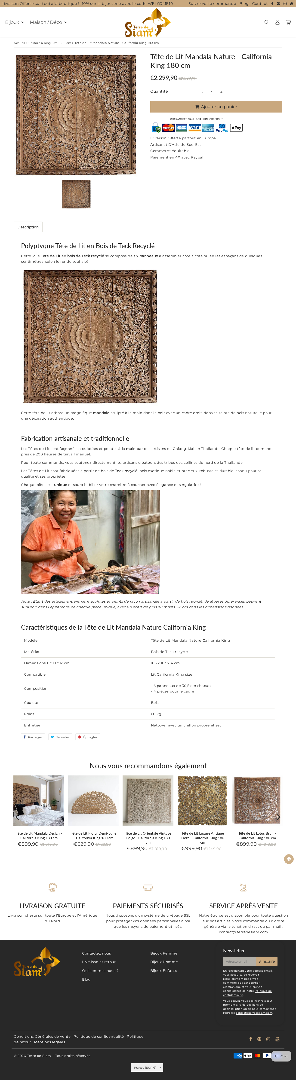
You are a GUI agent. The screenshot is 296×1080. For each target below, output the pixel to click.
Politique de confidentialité (99, 1036)
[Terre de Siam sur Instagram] (286, 3)
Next (278, 816)
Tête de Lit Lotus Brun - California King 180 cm (257, 835)
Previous (17, 816)
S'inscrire (267, 961)
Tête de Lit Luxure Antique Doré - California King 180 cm (202, 837)
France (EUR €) (145, 1067)
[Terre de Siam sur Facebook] (272, 3)
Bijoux (12, 22)
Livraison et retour (99, 962)
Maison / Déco (46, 22)
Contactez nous (96, 953)
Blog (244, 3)
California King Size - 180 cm (49, 43)
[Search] (266, 22)
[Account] (277, 22)
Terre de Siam (39, 1056)
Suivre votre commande (212, 3)
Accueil (19, 43)
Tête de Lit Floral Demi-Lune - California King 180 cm (93, 835)
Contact (260, 3)
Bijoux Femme (163, 953)
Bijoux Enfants (163, 970)
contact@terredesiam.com (254, 1012)
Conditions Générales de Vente (42, 1036)
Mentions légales (49, 1042)
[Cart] (288, 22)
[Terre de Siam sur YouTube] (292, 3)
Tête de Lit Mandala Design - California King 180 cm (39, 835)
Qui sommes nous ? (100, 970)
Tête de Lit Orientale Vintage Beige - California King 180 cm (148, 837)
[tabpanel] (76, 194)
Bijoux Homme (164, 962)
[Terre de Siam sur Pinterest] (279, 3)
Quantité (159, 91)
